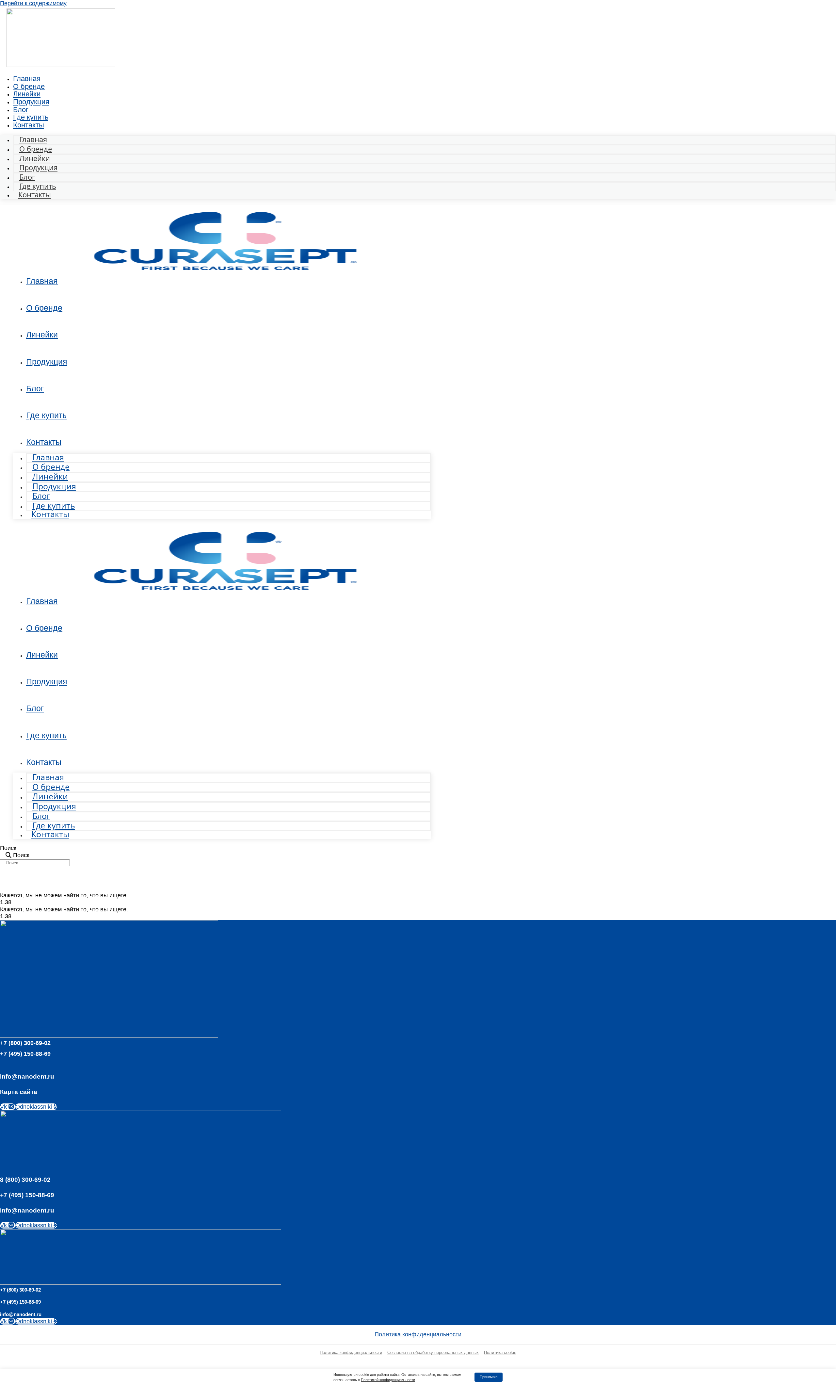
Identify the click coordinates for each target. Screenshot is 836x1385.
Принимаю (488, 1377)
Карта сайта (18, 1091)
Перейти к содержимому (33, 3)
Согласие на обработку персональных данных (433, 1352)
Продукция (31, 102)
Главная (42, 280)
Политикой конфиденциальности (388, 1380)
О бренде (44, 307)
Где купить (46, 415)
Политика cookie (500, 1352)
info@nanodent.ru (27, 1076)
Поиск (8, 848)
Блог (35, 388)
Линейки (42, 334)
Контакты (28, 125)
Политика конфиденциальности (418, 1334)
